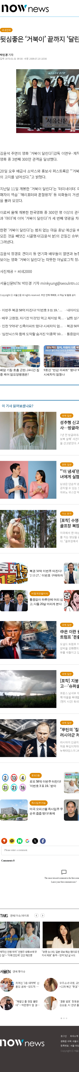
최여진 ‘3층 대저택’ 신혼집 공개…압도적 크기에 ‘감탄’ (27, 986)
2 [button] (64, 1018)
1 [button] (61, 1018)
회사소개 (74, 1035)
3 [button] (66, 1018)
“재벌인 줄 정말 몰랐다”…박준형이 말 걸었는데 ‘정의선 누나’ (28, 1005)
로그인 (64, 1035)
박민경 (4, 55)
